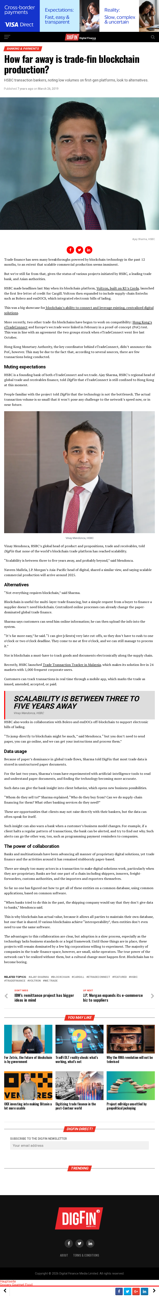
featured (120, 977)
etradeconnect (99, 977)
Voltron (35, 980)
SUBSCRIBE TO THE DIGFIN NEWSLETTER (38, 1139)
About (64, 1255)
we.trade (51, 980)
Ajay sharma (39, 977)
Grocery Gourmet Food (16, 1285)
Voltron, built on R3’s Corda (117, 288)
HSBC (134, 977)
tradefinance (15, 980)
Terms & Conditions (86, 1255)
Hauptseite (8, 1281)
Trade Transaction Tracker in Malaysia (72, 664)
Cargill (78, 977)
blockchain (61, 977)
